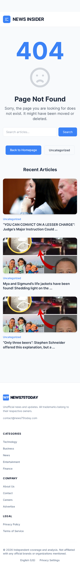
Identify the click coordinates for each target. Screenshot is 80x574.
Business (8, 448)
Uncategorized (59, 150)
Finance (7, 468)
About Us (9, 486)
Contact (8, 493)
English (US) (27, 560)
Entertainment (11, 461)
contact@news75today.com (20, 418)
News (6, 455)
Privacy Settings (50, 560)
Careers (8, 499)
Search (68, 132)
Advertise (9, 506)
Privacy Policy (11, 524)
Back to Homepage (23, 150)
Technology (10, 441)
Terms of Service (13, 531)
